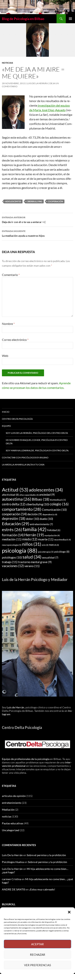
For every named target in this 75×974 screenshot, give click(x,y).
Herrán (34, 535)
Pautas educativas (12, 823)
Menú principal (70, 18)
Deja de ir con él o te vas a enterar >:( (23, 220)
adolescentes (13, 201)
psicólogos (12, 557)
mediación (12, 539)
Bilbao (40, 499)
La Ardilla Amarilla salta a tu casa (23, 464)
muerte (45, 539)
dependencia (49, 514)
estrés (12, 529)
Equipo (6, 425)
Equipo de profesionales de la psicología (25, 759)
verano (32, 566)
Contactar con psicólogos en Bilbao (25, 457)
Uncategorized (10, 830)
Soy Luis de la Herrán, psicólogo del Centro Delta (37, 432)
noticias (7, 62)
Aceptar (37, 944)
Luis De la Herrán (37, 83)
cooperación (55, 201)
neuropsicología (12, 544)
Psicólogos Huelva (13, 862)
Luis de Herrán (15, 707)
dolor (32, 518)
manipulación (52, 535)
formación (13, 535)
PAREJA (54, 545)
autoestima (16, 499)
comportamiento (21, 509)
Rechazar (37, 954)
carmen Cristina (11, 879)
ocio (45, 545)
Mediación (8, 809)
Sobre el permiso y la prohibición (46, 855)
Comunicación (54, 509)
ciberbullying (34, 201)
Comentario (11, 274)
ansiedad (47, 494)
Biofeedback (58, 499)
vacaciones (13, 566)
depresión (13, 518)
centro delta (13, 504)
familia (35, 529)
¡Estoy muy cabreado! (42, 889)
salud (31, 556)
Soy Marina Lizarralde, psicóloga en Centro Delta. (37, 450)
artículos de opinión (14, 795)
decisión (34, 514)
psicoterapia (46, 551)
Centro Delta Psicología (17, 418)
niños (31, 544)
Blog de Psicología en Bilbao (23, 19)
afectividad (10, 494)
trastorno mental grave (35, 562)
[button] (69, 912)
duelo (46, 518)
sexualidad (50, 557)
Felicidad (53, 530)
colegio (59, 504)
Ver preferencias (37, 965)
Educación (15, 523)
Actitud (15, 490)
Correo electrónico (15, 339)
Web (5, 355)
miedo (29, 539)
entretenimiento (41, 524)
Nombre (8, 323)
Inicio (5, 411)
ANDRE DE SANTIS (13, 889)
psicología (19, 550)
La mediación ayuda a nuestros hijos (23, 233)
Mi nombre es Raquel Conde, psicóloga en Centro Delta (37, 442)
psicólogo (61, 551)
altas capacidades (29, 495)
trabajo (10, 562)
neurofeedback (62, 539)
